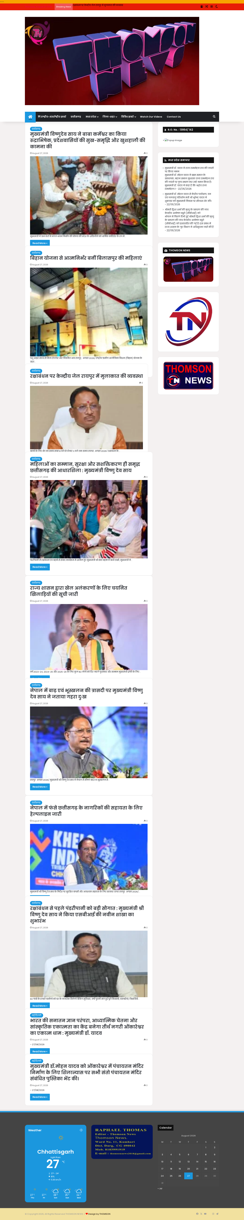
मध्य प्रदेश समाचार (179, 160)
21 (197, 1168)
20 (188, 1168)
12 (180, 1161)
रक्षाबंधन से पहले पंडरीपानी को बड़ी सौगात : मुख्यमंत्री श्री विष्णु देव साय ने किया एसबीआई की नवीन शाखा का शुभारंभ (87, 914)
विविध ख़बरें (127, 116)
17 (162, 1168)
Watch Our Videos (151, 116)
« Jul (160, 1188)
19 (180, 1168)
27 (188, 1175)
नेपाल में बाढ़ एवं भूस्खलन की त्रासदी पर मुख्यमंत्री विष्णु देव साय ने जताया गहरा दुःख (86, 693)
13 (189, 1161)
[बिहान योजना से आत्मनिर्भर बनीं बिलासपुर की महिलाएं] (89, 312)
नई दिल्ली (36, 1015)
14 (197, 1161)
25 (171, 1175)
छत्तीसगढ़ (76, 116)
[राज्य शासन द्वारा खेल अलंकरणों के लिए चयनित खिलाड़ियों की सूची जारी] (89, 637)
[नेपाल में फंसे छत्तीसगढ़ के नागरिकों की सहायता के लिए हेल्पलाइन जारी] (89, 857)
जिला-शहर (109, 116)
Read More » (40, 243)
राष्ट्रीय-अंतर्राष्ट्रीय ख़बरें (53, 116)
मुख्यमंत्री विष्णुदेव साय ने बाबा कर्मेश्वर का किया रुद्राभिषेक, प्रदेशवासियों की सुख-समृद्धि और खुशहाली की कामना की (87, 140)
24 (162, 1175)
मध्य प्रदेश (91, 116)
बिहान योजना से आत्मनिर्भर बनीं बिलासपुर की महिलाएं (86, 258)
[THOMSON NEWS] (112, 61)
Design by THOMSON (99, 1214)
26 (179, 1175)
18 (171, 1168)
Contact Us (174, 116)
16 (215, 1161)
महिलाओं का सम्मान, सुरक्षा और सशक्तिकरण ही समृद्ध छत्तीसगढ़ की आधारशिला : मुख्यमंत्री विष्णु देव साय (85, 467)
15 (206, 1161)
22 (205, 1168)
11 (171, 1161)
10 (162, 1161)
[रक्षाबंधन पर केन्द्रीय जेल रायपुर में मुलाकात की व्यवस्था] (86, 417)
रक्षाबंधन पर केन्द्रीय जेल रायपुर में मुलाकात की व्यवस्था (98, 5)
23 (214, 1168)
